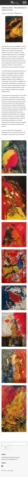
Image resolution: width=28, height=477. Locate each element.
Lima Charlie (10, 470)
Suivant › (20, 143)
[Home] (14, 2)
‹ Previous (7, 143)
